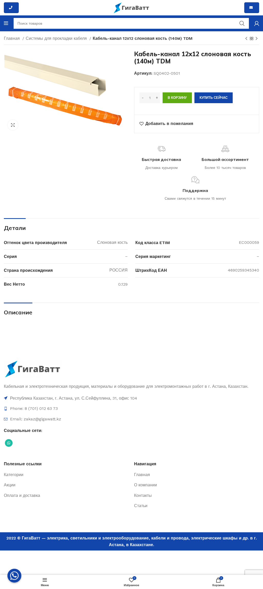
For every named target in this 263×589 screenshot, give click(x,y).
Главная (12, 38)
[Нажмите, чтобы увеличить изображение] (13, 125)
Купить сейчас (214, 98)
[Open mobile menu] (6, 23)
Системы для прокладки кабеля (57, 38)
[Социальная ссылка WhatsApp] (9, 443)
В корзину (177, 98)
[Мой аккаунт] (257, 23)
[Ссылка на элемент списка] (131, 398)
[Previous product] (246, 38)
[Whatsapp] (14, 576)
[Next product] (256, 38)
